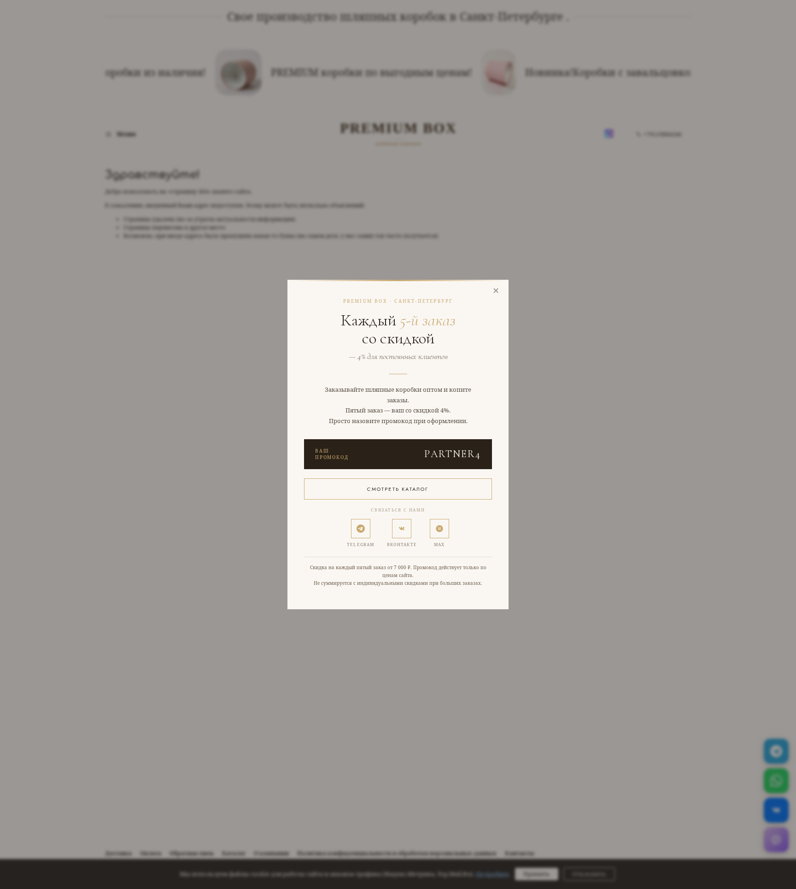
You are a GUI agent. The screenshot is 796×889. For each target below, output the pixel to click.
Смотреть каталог (397, 489)
